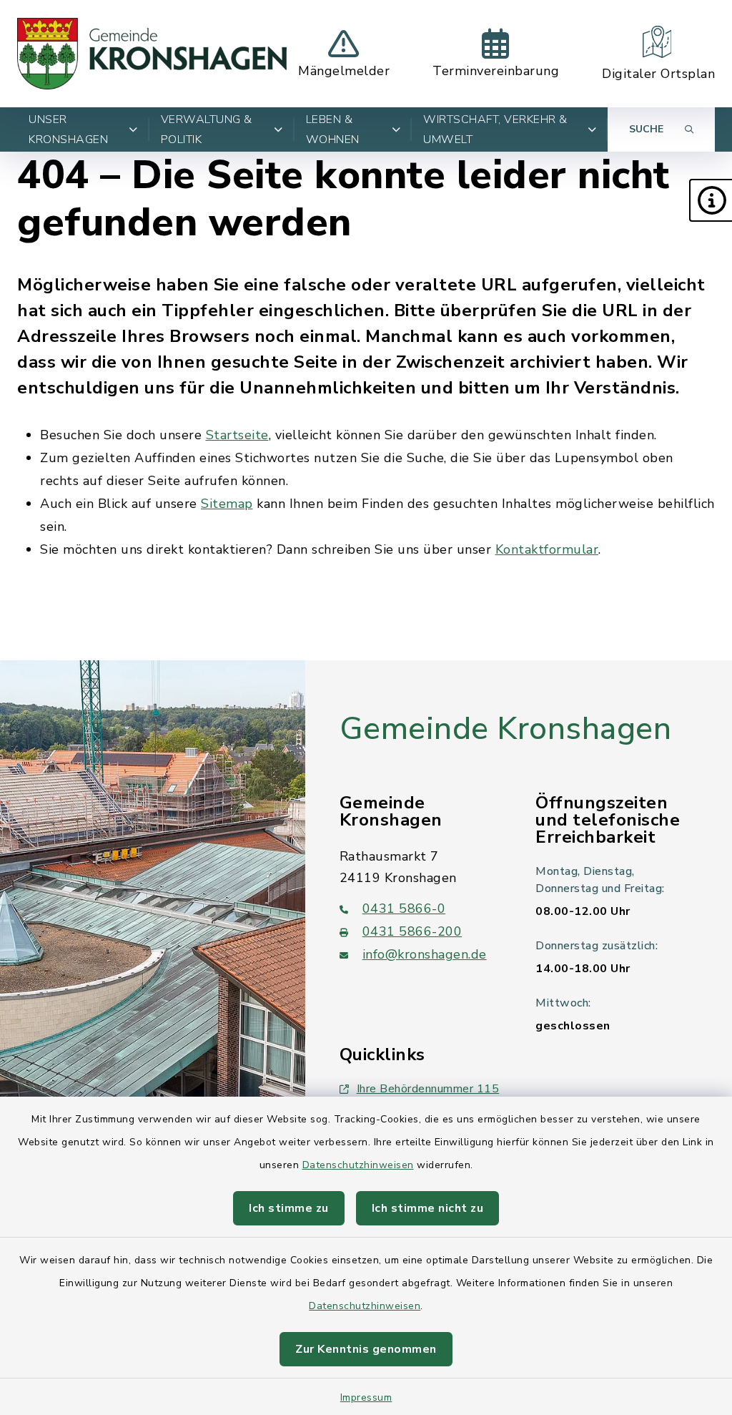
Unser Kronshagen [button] (68, 129)
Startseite (237, 435)
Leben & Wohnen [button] (333, 129)
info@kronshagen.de (424, 954)
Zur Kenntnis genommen (366, 1349)
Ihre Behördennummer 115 (428, 1089)
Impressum (366, 1397)
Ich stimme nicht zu (428, 1208)
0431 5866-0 (404, 908)
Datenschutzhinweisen (358, 1165)
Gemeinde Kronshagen (506, 729)
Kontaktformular (547, 549)
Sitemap (227, 503)
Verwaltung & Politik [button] (206, 129)
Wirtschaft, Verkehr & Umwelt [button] (495, 129)
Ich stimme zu (289, 1208)
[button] (710, 200)
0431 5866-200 (412, 931)
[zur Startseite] (152, 53)
